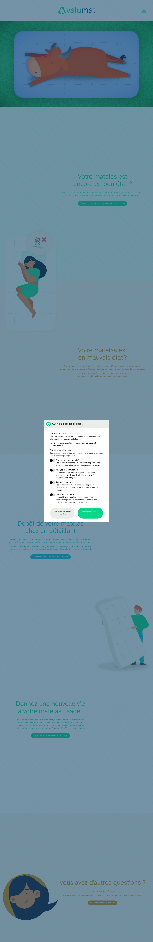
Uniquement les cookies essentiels (62, 513)
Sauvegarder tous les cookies (90, 513)
